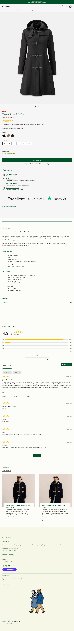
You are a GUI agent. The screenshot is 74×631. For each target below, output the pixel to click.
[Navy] (12, 135)
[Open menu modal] (67, 6)
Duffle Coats (20, 10)
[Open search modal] (63, 6)
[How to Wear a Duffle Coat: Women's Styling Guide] (18, 490)
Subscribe (69, 584)
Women (14, 10)
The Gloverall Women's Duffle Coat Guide (53, 506)
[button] (35, 106)
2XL (29, 144)
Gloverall (13, 623)
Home (3, 10)
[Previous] (23, 2)
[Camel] (8, 135)
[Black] (4, 135)
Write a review (66, 364)
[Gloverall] (6, 7)
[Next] (51, 2)
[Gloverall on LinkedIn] (9, 566)
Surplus (9, 10)
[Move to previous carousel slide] (65, 315)
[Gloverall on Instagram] (6, 566)
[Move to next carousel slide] (70, 315)
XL (24, 144)
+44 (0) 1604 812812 (10, 550)
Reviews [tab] (7, 365)
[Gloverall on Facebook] (3, 566)
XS (5, 144)
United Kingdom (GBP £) (16, 621)
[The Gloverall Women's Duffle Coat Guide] (55, 490)
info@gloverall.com (12, 548)
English (4, 621)
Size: (4, 140)
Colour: (6, 132)
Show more (37, 456)
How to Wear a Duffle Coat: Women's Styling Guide (18, 506)
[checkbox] (17, 372)
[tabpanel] (37, 414)
